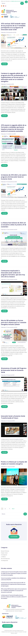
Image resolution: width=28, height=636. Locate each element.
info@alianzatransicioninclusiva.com (17, 1)
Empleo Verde (4, 553)
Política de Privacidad (18, 631)
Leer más (4, 63)
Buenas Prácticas (5, 551)
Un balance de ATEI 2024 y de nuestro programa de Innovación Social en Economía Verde (14, 177)
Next (13, 508)
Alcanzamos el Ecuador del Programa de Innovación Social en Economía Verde (13, 370)
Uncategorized (4, 560)
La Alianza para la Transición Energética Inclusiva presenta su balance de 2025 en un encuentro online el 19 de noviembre (13, 597)
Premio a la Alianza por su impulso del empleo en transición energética (14, 463)
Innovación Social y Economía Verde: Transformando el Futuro (13, 417)
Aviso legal (24, 631)
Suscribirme (14, 536)
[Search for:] (10, 3)
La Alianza (3, 556)
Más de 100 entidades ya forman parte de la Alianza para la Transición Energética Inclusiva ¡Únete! (13, 322)
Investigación (4, 554)
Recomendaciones (5, 558)
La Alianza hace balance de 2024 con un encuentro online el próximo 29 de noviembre (13, 225)
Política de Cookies (14, 633)
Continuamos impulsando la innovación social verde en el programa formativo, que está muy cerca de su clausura (13, 274)
